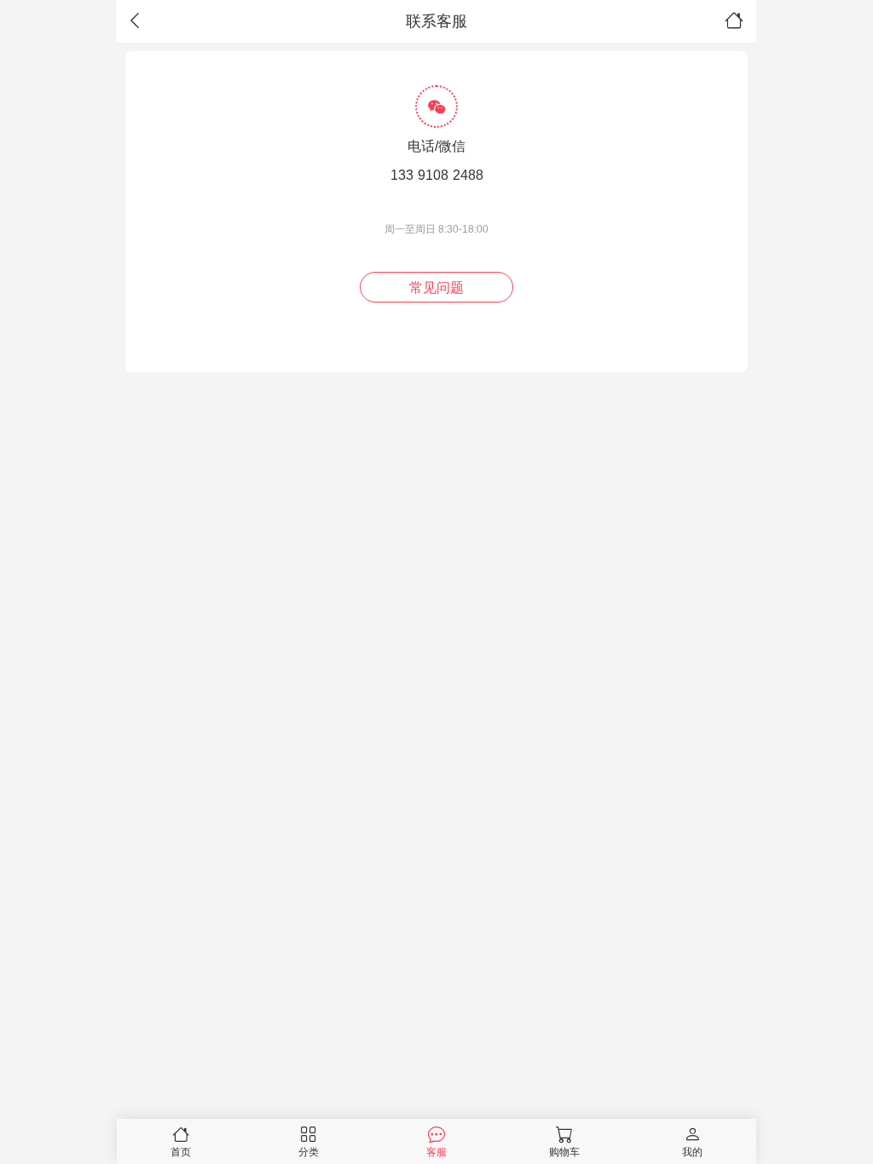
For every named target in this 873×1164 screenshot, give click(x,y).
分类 (308, 1151)
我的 (692, 1151)
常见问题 (436, 287)
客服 (436, 1151)
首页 (181, 1151)
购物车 (564, 1151)
